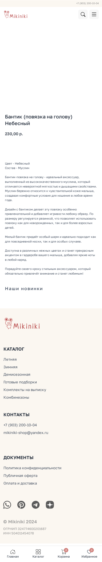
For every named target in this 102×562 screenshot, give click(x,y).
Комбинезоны (16, 397)
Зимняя (10, 367)
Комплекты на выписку (24, 389)
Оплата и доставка (20, 483)
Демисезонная (16, 374)
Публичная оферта (20, 475)
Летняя (10, 359)
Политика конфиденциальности (32, 468)
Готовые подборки (20, 382)
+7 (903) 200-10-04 (87, 3)
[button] (94, 14)
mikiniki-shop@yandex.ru (25, 432)
